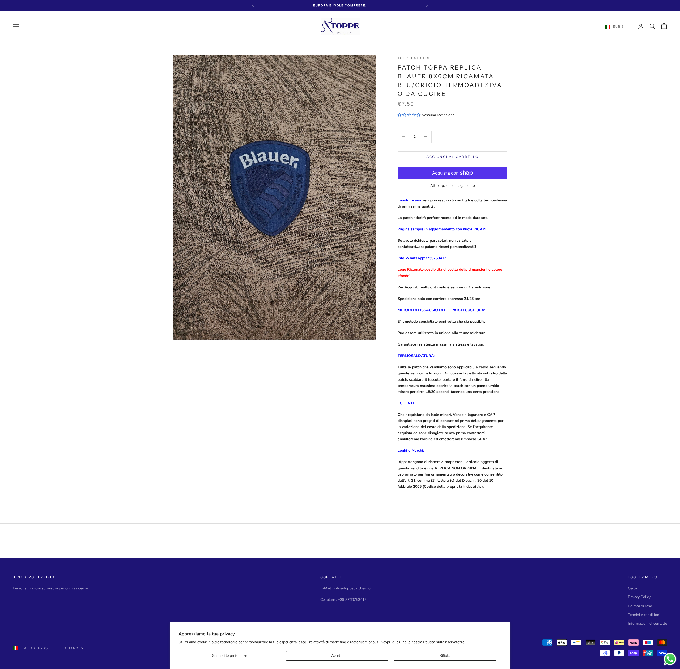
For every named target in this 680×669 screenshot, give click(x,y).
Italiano (70, 648)
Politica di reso (640, 605)
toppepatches (414, 58)
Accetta (337, 655)
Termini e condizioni (644, 614)
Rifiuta (445, 655)
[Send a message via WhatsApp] (670, 659)
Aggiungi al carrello (452, 156)
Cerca (632, 588)
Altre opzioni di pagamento (452, 185)
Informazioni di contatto (647, 623)
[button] (409, 115)
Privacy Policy (639, 596)
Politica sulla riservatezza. (444, 642)
